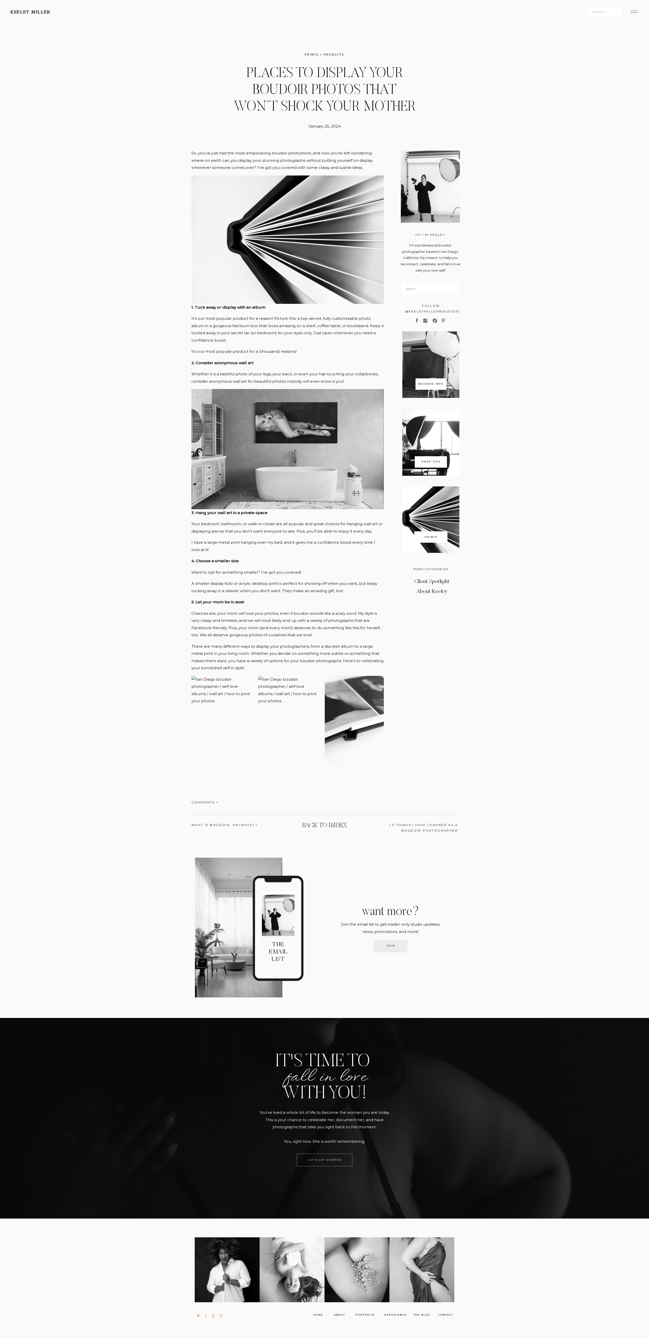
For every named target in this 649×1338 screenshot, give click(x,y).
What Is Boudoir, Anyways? (223, 825)
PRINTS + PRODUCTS (324, 54)
